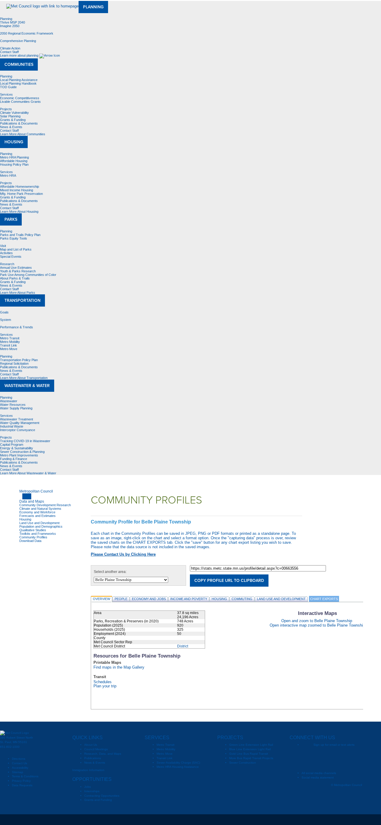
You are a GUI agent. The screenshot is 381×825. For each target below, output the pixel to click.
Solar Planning (10, 116)
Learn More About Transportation (24, 378)
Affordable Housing (13, 161)
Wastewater (8, 401)
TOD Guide (8, 87)
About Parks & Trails (15, 278)
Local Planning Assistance (19, 80)
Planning (93, 7)
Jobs (87, 786)
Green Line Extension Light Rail (251, 744)
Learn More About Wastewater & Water (28, 473)
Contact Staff (9, 52)
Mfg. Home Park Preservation (21, 193)
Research (7, 264)
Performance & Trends (16, 327)
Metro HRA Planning (14, 157)
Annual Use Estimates (16, 267)
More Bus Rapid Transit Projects (251, 758)
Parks (10, 219)
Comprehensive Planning (18, 41)
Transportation (22, 300)
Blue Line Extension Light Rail (250, 749)
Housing (13, 142)
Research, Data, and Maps (102, 753)
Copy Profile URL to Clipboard (229, 580)
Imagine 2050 (9, 26)
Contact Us (19, 763)
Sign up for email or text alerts (334, 744)
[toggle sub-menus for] (26, 496)
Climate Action (10, 48)
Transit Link (8, 345)
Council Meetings (96, 749)
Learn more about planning (19, 55)
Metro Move (8, 349)
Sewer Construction (242, 762)
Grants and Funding (98, 799)
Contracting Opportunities (101, 795)
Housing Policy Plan (14, 164)
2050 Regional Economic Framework (26, 33)
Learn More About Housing (19, 211)
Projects (6, 109)
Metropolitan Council (36, 491)
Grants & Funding (13, 120)
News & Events (11, 127)
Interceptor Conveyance (17, 430)
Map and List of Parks (16, 249)
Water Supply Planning (16, 408)
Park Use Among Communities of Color (28, 274)
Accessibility (20, 767)
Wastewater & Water (27, 386)
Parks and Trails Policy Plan (20, 235)
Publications (92, 758)
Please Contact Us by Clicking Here (123, 554)
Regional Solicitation (14, 363)
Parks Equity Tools (13, 238)
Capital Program (11, 444)
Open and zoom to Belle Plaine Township (316, 621)
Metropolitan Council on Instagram (353, 754)
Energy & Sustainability (16, 448)
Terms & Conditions (25, 776)
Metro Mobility (10, 342)
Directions (18, 758)
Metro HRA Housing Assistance (178, 766)
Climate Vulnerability (14, 112)
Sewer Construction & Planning (22, 451)
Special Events (10, 256)
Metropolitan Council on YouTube (341, 754)
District (182, 646)
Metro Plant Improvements (19, 455)
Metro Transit (9, 338)
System (5, 319)
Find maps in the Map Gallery (118, 667)
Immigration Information (88, 770)
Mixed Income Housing (16, 190)
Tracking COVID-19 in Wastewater (25, 441)
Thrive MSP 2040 (12, 22)
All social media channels (319, 773)
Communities (18, 64)
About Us (90, 744)
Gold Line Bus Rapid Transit (248, 753)
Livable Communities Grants (20, 101)
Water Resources (13, 404)
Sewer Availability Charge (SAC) (178, 762)
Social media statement (318, 777)
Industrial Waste (11, 426)
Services (6, 94)
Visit (3, 246)
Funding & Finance (13, 459)
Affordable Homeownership (19, 186)
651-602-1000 (10, 746)
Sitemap (17, 772)
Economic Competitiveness (19, 98)
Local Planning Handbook (18, 83)
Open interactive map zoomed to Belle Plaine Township (317, 625)
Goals (4, 312)
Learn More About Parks (18, 292)
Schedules (102, 682)
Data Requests (22, 785)
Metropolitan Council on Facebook (317, 754)
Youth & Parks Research (18, 271)
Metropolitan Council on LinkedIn (320, 763)
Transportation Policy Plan (19, 360)
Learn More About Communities (23, 134)
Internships (91, 791)
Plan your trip (104, 686)
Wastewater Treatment (16, 419)
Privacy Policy (21, 780)
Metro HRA (8, 175)
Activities (6, 253)
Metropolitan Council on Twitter (329, 754)
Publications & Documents (19, 123)
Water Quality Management (19, 423)
